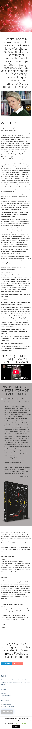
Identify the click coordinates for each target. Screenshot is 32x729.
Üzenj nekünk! (7, 711)
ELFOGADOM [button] (16, 726)
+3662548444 (7, 704)
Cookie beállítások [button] (21, 723)
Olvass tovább (24, 476)
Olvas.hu (3, 693)
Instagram (18, 663)
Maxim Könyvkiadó (6, 695)
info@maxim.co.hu (9, 706)
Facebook (7, 663)
